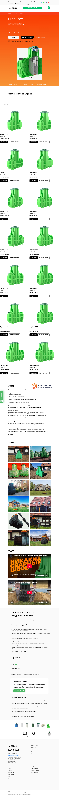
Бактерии (10, 770)
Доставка (10, 780)
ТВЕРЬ (43, 729)
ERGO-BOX (48, 729)
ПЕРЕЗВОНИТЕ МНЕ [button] (33, 736)
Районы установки (34, 772)
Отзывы (32, 753)
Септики (9, 768)
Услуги (9, 778)
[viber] (18, 750)
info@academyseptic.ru (14, 755)
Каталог (15, 13)
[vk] (9, 750)
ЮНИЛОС (39, 729)
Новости (32, 751)
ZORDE (49, 736)
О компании (33, 747)
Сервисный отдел (34, 768)
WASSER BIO (16, 729)
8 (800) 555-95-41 (12, 753)
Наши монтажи (11, 772)
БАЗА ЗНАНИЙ (25, 736)
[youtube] (11, 750)
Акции (9, 776)
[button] (32, 8)
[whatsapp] (16, 750)
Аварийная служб (34, 770)
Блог (32, 749)
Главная (9, 13)
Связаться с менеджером (17, 41)
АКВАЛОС (22, 729)
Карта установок (11, 774)
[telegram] (13, 750)
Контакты (33, 755)
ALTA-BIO (33, 729)
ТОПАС (27, 729)
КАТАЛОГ (10, 766)
